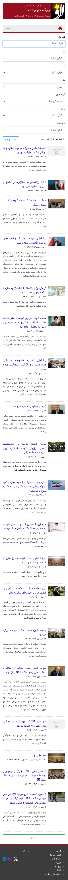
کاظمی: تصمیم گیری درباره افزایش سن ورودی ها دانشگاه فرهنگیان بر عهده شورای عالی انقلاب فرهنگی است (24, 798)
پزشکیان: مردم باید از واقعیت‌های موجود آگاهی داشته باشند (24, 241)
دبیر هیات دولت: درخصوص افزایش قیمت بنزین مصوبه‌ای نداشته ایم (24, 590)
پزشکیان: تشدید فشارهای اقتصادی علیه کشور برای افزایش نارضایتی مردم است (24, 364)
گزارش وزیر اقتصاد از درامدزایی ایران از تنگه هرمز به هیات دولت (24, 290)
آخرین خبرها (55, 855)
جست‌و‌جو (11, 140)
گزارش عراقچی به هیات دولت (29, 407)
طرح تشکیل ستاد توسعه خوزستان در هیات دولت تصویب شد (24, 560)
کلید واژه (61, 37)
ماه (64, 66)
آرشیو (58, 851)
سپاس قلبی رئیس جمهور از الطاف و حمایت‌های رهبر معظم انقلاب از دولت (24, 670)
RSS (59, 870)
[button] (52, 139)
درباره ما (57, 863)
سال (63, 80)
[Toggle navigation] (8, 28)
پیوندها (57, 866)
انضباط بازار (40, 755)
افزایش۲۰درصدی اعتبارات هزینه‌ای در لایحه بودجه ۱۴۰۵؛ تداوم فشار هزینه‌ (24, 526)
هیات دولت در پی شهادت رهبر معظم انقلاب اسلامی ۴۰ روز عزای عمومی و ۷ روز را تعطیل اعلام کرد (24, 322)
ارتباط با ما (56, 859)
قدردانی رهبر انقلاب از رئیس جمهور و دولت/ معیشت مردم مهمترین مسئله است (24, 775)
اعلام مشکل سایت (53, 874)
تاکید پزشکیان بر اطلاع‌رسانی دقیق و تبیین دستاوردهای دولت (24, 184)
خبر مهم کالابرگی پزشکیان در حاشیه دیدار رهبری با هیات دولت (24, 724)
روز (64, 51)
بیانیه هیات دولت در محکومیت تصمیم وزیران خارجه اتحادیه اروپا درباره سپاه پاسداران (24, 448)
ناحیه (63, 109)
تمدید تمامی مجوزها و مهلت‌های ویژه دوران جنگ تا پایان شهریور (24, 150)
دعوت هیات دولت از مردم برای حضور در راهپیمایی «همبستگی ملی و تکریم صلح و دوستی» (24, 486)
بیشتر (34, 838)
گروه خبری (60, 94)
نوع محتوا (60, 123)
